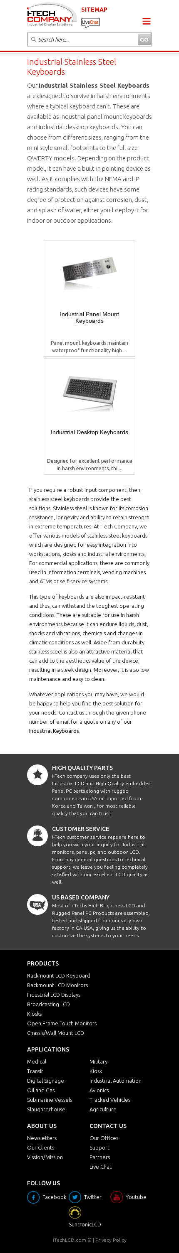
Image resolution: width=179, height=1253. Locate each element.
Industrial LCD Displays (53, 994)
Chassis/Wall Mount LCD (55, 1033)
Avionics (99, 1090)
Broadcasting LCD (48, 1004)
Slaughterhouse (46, 1109)
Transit (35, 1071)
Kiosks (34, 1014)
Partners (100, 1157)
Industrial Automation (116, 1080)
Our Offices (104, 1138)
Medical (36, 1061)
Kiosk (96, 1071)
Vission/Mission (45, 1157)
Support (99, 1147)
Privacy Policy (111, 1240)
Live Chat (101, 1166)
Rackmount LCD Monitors (57, 985)
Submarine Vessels (49, 1100)
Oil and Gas (41, 1090)
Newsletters (42, 1138)
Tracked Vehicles (110, 1100)
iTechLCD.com (69, 1240)
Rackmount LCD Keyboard (58, 975)
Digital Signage (45, 1080)
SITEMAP (94, 9)
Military (98, 1061)
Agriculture (103, 1109)
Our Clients (40, 1147)
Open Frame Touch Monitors (62, 1023)
